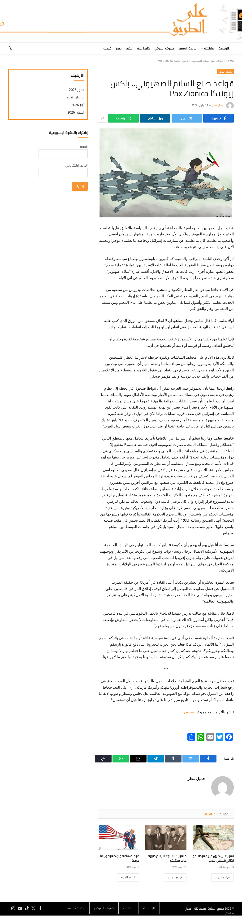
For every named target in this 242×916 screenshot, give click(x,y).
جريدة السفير (187, 48)
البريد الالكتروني (76, 165)
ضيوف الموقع (164, 48)
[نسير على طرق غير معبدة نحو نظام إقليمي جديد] (213, 837)
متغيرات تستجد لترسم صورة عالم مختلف (167, 858)
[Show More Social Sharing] (102, 118)
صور (118, 48)
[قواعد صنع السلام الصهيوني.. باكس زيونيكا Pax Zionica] (166, 172)
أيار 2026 (77, 104)
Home (229, 60)
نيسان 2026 (75, 112)
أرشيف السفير (75, 908)
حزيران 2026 (75, 97)
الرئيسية (149, 908)
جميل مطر (218, 105)
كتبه (129, 48)
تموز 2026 (76, 89)
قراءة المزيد (222, 877)
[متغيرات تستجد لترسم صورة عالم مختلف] (165, 837)
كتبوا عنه (143, 48)
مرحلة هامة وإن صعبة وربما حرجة (119, 858)
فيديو (107, 48)
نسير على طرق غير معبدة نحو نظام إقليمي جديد (213, 858)
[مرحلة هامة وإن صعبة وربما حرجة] (118, 837)
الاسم (84, 147)
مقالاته (209, 48)
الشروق (190, 712)
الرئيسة (224, 48)
